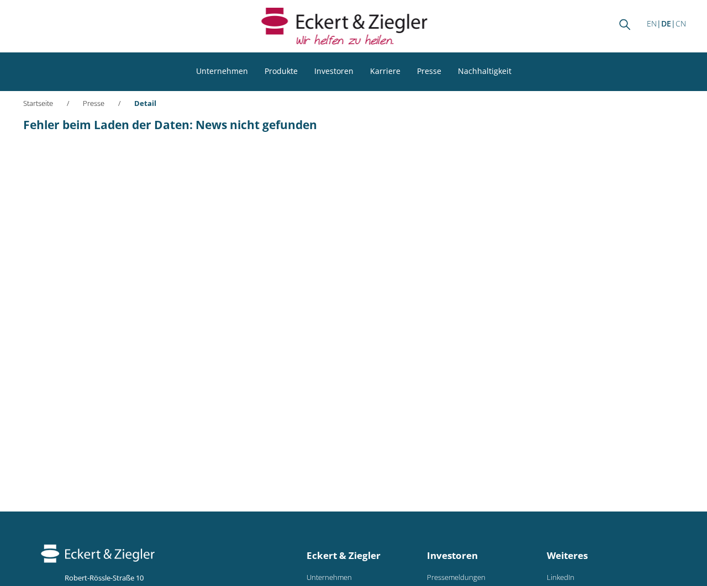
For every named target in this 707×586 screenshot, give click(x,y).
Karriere (385, 71)
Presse (429, 71)
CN (681, 23)
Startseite (38, 103)
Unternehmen (222, 71)
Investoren (334, 71)
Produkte (281, 71)
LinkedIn (560, 577)
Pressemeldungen (456, 577)
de (666, 23)
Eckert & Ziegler (344, 555)
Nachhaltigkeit (484, 71)
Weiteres (567, 555)
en (652, 23)
